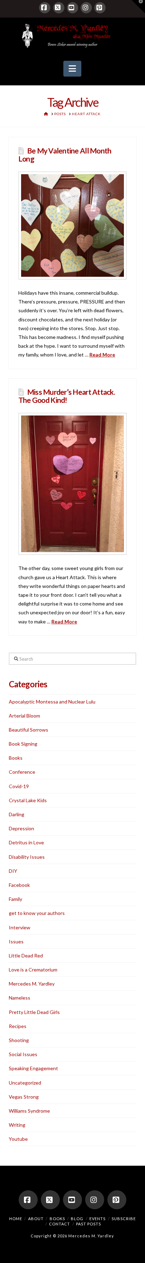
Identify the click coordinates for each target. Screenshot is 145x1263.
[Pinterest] (100, 7)
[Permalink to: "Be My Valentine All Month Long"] (72, 225)
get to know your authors (37, 913)
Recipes (17, 1026)
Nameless (19, 998)
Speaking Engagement (33, 1068)
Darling (16, 814)
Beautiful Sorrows (28, 730)
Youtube (18, 1139)
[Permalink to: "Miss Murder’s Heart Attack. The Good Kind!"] (72, 483)
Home (15, 1218)
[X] (58, 7)
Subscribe (124, 1218)
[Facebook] (44, 7)
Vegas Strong (24, 1097)
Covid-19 (19, 786)
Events (97, 1218)
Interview (19, 927)
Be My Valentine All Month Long (64, 154)
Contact (59, 1224)
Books (16, 758)
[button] (72, 69)
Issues (16, 941)
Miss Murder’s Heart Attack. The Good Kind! (66, 395)
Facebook (19, 885)
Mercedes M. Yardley (32, 984)
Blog (77, 1218)
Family (15, 899)
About (36, 1218)
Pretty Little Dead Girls (34, 1012)
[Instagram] (86, 7)
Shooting (19, 1040)
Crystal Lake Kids (28, 800)
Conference (22, 772)
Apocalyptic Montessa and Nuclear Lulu (52, 702)
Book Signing (23, 744)
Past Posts (88, 1224)
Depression (21, 828)
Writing (17, 1125)
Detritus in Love (26, 842)
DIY (13, 871)
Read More (102, 355)
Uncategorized (25, 1083)
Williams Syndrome (29, 1111)
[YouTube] (72, 7)
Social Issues (23, 1054)
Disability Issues (27, 857)
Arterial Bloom (24, 716)
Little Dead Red (26, 955)
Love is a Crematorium (33, 970)
